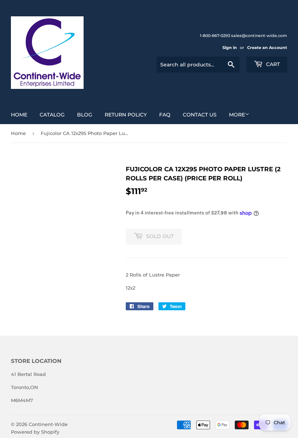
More (237, 114)
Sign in (229, 47)
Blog (84, 114)
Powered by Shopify (35, 432)
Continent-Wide (48, 424)
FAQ (164, 114)
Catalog (52, 114)
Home (19, 114)
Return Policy (126, 114)
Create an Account (267, 47)
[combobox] (198, 65)
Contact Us (200, 114)
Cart (272, 64)
